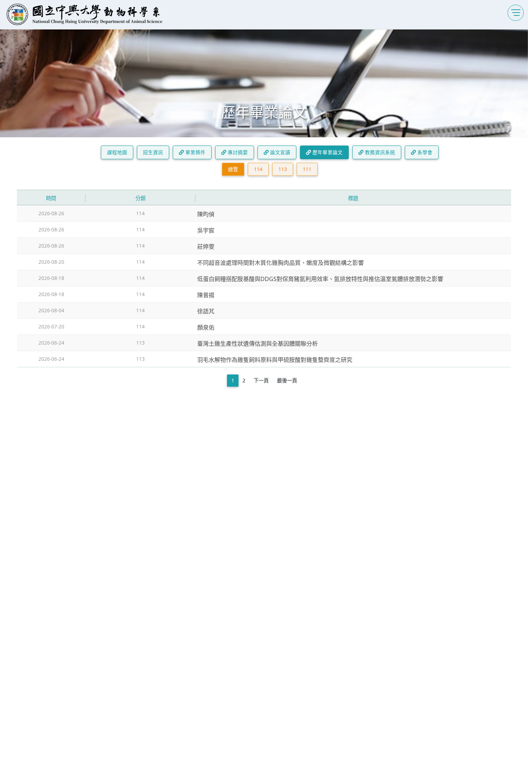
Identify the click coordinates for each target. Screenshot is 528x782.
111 (307, 169)
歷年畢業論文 (327, 152)
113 (282, 169)
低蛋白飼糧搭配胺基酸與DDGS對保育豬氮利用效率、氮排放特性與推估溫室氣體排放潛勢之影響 (320, 279)
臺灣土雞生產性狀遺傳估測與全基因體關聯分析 (257, 344)
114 (258, 169)
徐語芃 (205, 311)
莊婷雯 (205, 246)
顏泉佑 (205, 327)
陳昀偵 (205, 214)
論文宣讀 (279, 152)
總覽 (233, 169)
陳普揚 (205, 295)
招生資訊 (153, 152)
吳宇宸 (205, 230)
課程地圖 (117, 152)
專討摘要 (237, 152)
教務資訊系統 (379, 152)
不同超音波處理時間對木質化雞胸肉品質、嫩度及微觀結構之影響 (280, 263)
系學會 (424, 152)
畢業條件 (194, 152)
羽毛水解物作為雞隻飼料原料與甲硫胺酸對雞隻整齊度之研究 (274, 360)
